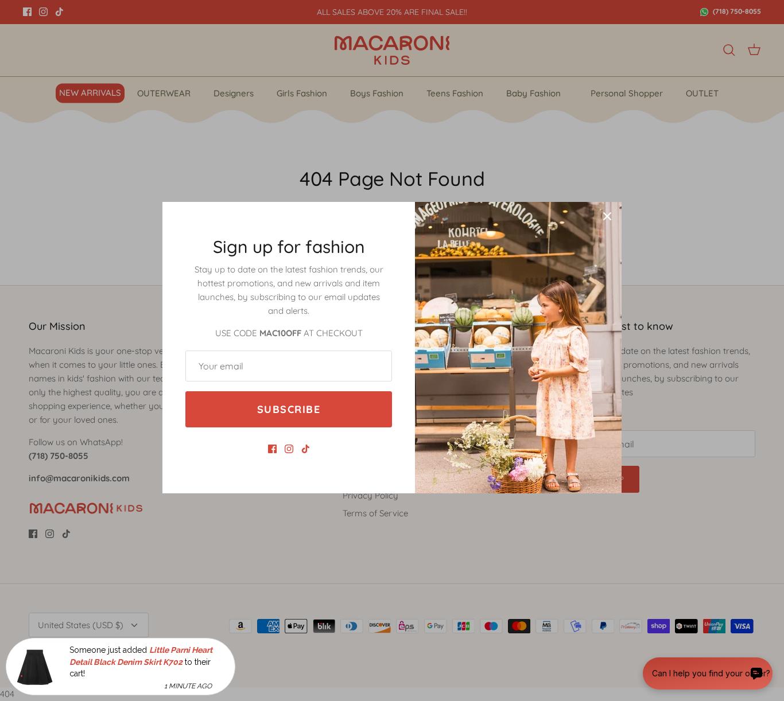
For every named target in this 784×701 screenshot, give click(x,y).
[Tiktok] (305, 449)
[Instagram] (289, 449)
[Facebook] (272, 449)
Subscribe (288, 409)
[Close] (607, 216)
